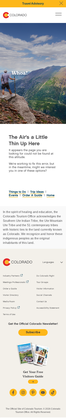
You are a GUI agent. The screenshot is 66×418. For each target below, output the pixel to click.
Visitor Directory (11, 295)
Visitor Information (45, 289)
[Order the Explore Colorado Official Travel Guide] (33, 382)
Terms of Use (9, 314)
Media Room (9, 302)
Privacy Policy (9, 308)
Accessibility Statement (47, 308)
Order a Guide (10, 289)
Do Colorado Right (45, 276)
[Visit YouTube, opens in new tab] (43, 392)
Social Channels (44, 295)
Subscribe (33, 332)
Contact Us (41, 302)
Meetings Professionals (14, 282)
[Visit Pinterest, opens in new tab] (33, 392)
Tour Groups (42, 282)
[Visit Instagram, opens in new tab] (23, 392)
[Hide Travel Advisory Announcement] (61, 3)
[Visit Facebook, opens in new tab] (13, 392)
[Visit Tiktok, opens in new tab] (52, 392)
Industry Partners (11, 276)
